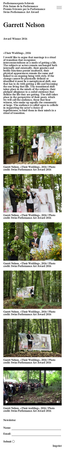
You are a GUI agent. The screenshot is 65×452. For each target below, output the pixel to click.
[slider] (32, 402)
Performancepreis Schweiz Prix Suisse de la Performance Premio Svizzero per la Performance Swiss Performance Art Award (24, 7)
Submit (7, 441)
